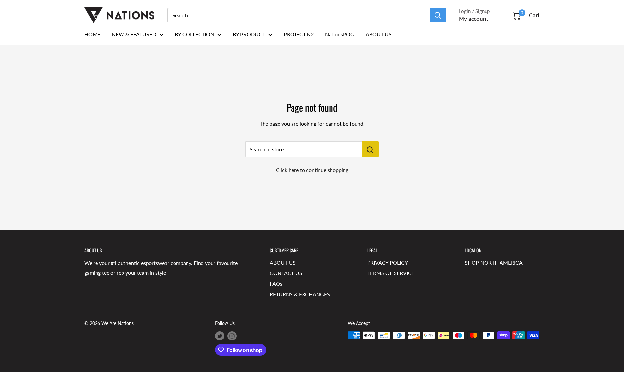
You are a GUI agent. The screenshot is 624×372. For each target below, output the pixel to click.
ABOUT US (379, 34)
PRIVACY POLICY (387, 262)
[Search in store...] (370, 149)
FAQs (276, 283)
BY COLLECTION (194, 34)
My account (473, 18)
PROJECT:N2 (299, 34)
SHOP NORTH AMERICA (494, 262)
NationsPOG (339, 34)
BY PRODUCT (249, 34)
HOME (92, 34)
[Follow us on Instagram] (232, 335)
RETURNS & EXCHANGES (300, 294)
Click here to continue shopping (312, 170)
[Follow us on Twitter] (219, 335)
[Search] (438, 15)
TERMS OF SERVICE (390, 273)
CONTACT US (286, 273)
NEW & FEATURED (134, 34)
